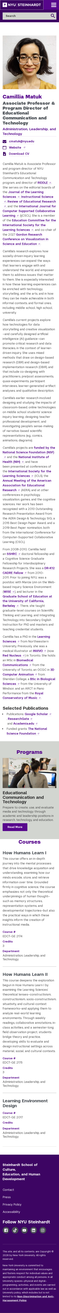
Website (15, 147)
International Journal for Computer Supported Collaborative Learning (29, 211)
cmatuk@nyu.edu (21, 141)
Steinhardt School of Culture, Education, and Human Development (21, 1172)
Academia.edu (23, 723)
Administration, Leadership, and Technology (29, 131)
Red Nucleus (12, 655)
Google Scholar (36, 714)
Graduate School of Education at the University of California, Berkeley (27, 601)
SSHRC (12, 554)
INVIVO (38, 651)
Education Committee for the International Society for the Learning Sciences (29, 225)
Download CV (19, 154)
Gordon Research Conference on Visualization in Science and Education (25, 239)
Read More (15, 827)
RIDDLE (43, 183)
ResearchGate (18, 719)
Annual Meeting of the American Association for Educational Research (27, 485)
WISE (7, 592)
